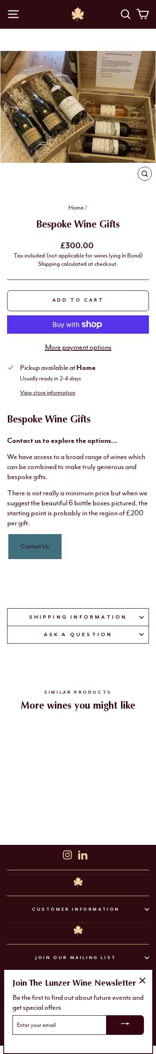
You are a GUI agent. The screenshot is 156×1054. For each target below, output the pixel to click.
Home (76, 208)
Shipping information (78, 617)
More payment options (78, 347)
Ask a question (78, 634)
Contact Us (35, 546)
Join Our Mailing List (75, 957)
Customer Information (76, 909)
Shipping (49, 264)
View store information (47, 392)
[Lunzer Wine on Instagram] (67, 853)
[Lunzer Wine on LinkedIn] (82, 853)
